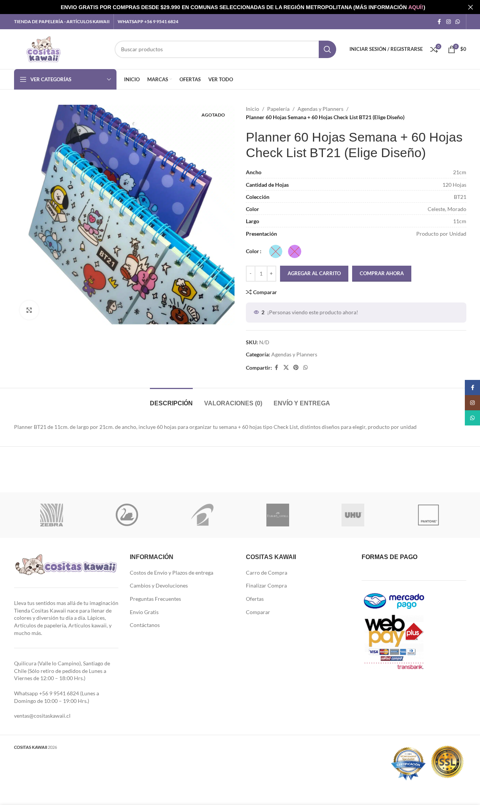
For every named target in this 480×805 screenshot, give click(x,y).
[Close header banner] (470, 7)
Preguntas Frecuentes (155, 598)
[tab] (171, 399)
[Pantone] (428, 515)
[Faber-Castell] (277, 515)
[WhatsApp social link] (457, 22)
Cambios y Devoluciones (159, 585)
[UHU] (353, 515)
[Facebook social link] (439, 22)
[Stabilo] (127, 515)
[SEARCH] (327, 49)
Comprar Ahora (382, 273)
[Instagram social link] (448, 22)
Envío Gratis (144, 612)
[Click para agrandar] (29, 310)
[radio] (275, 251)
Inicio (252, 109)
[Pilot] (202, 515)
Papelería (278, 109)
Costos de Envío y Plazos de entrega (171, 572)
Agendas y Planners (320, 109)
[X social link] (286, 367)
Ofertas (255, 598)
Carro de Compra (266, 572)
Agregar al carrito (314, 273)
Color (252, 251)
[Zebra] (52, 515)
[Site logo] (43, 48)
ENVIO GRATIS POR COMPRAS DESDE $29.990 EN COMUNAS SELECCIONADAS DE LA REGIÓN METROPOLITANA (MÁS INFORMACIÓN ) (243, 7)
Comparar (258, 612)
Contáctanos (145, 625)
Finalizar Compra (266, 585)
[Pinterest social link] (296, 367)
